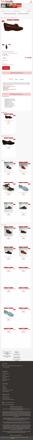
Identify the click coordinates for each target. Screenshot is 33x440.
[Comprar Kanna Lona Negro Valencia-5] (8, 191)
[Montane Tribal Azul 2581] (8, 288)
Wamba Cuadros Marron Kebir (23, 236)
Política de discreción (5, 376)
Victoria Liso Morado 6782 (9, 330)
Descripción (11, 79)
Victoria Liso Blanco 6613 (23, 330)
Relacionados (22, 79)
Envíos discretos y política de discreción (8, 399)
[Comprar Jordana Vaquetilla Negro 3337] (8, 171)
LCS (3, 17)
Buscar (3, 11)
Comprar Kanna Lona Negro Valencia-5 (8, 192)
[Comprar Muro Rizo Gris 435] (23, 211)
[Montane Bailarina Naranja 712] (23, 268)
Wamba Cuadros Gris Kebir (9, 236)
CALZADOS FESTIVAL (22, 432)
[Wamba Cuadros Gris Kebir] (8, 235)
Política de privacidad (5, 373)
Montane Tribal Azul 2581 (8, 289)
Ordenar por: (16, 11)
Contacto (3, 385)
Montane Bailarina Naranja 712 (23, 269)
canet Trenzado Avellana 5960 (10, 86)
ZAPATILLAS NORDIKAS (15, 431)
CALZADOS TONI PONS (15, 432)
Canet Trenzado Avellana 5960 (12, 17)
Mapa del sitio (4, 380)
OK (27, 437)
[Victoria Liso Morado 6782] (8, 329)
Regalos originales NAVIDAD (6, 431)
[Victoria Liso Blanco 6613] (23, 329)
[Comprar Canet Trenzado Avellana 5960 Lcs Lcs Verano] (8, 119)
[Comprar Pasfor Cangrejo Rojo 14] (23, 171)
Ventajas (16, 79)
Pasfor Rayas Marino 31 (8, 269)
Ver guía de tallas (4, 63)
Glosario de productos (5, 391)
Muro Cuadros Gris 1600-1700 (23, 289)
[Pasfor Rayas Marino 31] (8, 268)
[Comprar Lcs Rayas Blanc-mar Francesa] (23, 191)
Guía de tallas (4, 387)
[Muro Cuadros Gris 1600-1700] (23, 288)
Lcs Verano (5, 17)
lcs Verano (7, 90)
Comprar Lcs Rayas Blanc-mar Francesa (23, 192)
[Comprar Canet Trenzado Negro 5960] (8, 145)
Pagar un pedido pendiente (18, 365)
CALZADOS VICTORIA (23, 431)
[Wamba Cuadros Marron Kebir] (23, 235)
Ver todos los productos (5, 379)
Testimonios (4, 377)
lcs (9, 87)
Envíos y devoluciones (5, 396)
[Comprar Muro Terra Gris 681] (8, 211)
